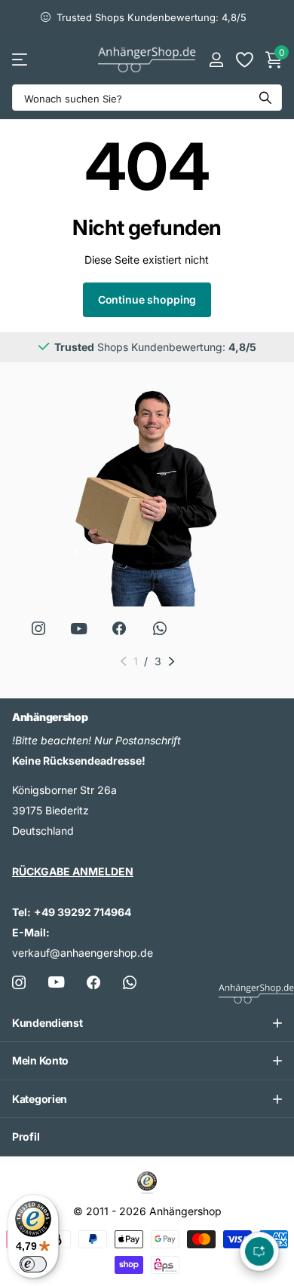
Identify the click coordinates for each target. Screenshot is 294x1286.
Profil (25, 1136)
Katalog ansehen (20, 59)
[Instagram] (38, 628)
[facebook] (119, 628)
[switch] (33, 1264)
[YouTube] (79, 628)
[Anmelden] (216, 59)
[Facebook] (93, 982)
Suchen (265, 97)
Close (147, 1023)
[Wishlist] (244, 59)
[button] (123, 661)
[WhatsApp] (159, 628)
